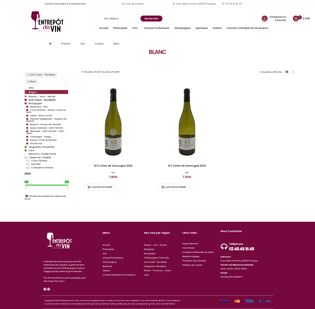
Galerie (106, 270)
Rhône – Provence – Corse (157, 270)
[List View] (292, 71)
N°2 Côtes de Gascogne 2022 (113, 165)
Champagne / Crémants (156, 257)
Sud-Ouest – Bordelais (155, 262)
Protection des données (194, 260)
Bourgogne (150, 253)
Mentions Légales (191, 256)
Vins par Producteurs (113, 257)
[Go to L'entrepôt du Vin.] (50, 43)
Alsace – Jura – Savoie (155, 245)
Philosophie (108, 249)
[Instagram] (48, 289)
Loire (146, 274)
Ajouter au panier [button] (101, 187)
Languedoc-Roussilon (155, 266)
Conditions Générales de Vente (198, 252)
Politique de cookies (192, 265)
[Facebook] (44, 289)
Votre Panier (188, 247)
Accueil (106, 245)
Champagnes (110, 262)
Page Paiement (190, 243)
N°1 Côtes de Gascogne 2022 (187, 165)
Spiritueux (107, 266)
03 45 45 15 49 (241, 249)
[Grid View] (287, 71)
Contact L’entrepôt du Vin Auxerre (119, 274)
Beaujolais (149, 249)
